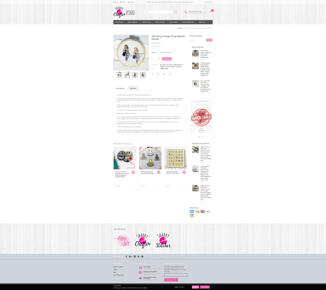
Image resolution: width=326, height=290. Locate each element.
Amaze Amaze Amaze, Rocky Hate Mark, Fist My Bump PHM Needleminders (205, 54)
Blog (114, 272)
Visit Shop (122, 240)
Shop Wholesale (201, 129)
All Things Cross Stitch (166, 65)
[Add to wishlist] (114, 149)
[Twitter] (158, 74)
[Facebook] (153, 74)
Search (209, 40)
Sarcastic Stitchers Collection (173, 66)
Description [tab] (120, 88)
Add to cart (167, 59)
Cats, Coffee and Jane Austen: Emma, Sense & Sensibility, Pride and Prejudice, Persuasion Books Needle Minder (205, 86)
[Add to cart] (184, 172)
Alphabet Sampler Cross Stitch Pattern (172, 172)
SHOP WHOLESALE (118, 275)
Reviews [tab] (133, 88)
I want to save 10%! (171, 280)
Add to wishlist (157, 46)
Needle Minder (164, 68)
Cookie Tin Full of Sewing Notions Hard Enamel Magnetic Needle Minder (122, 174)
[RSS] (138, 256)
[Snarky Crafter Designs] (124, 11)
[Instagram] (135, 256)
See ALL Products (118, 266)
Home (180, 28)
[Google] (170, 74)
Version (154, 52)
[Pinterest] (142, 256)
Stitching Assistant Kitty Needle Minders (148, 172)
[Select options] (133, 172)
